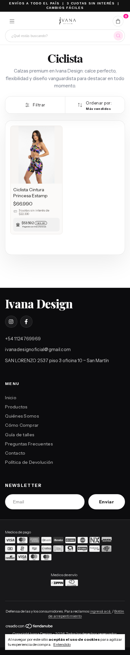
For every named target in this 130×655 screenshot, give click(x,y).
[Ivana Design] (67, 21)
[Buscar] (118, 36)
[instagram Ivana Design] (11, 322)
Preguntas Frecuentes (29, 444)
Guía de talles (19, 435)
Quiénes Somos (22, 416)
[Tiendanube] (29, 627)
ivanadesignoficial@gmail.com (38, 349)
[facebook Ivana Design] (26, 322)
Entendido (62, 644)
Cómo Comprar (21, 425)
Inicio (10, 397)
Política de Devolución (29, 462)
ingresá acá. (100, 611)
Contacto (15, 453)
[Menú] (12, 21)
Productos (16, 407)
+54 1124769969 (23, 339)
